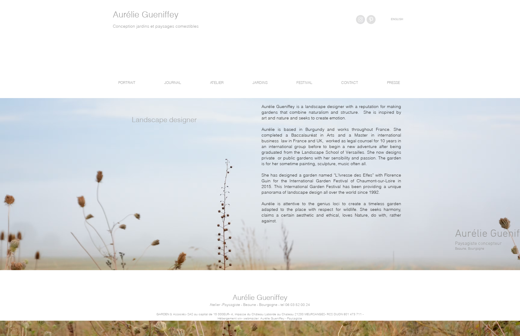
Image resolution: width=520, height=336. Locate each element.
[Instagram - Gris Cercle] (360, 19)
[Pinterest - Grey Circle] (371, 19)
